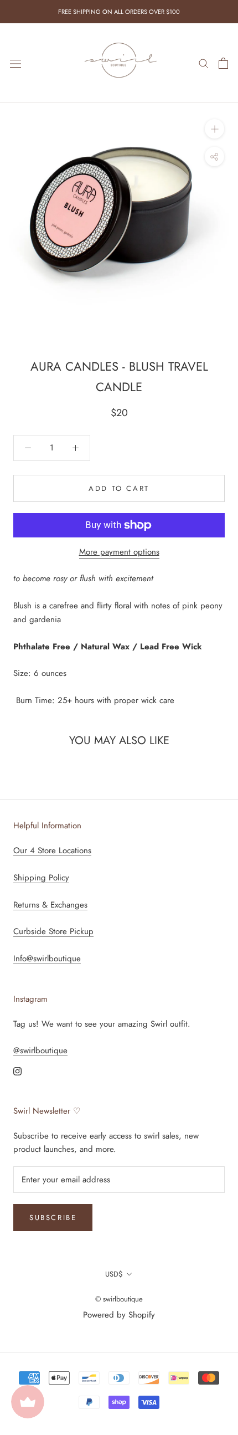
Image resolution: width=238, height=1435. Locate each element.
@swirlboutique (40, 1050)
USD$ (114, 1274)
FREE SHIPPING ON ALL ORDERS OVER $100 (119, 11)
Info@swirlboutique (47, 958)
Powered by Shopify (119, 1315)
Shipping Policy (41, 878)
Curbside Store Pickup (53, 931)
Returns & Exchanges (50, 905)
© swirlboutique (119, 1299)
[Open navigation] (15, 63)
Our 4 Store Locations (52, 850)
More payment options (119, 552)
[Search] (204, 63)
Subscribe (52, 1217)
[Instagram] (17, 1071)
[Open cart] (223, 63)
